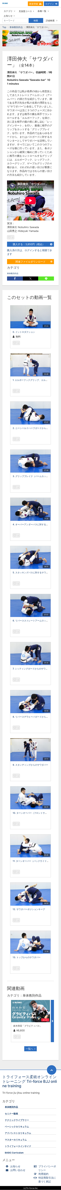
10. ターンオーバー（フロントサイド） (32, 813)
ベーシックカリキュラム (17, 1126)
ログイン (49, 3)
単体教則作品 (16, 27)
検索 (36, 20)
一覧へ (29, 1048)
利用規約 (43, 1173)
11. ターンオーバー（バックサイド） (31, 861)
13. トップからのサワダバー (27, 957)
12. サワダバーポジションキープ (29, 909)
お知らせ (8, 15)
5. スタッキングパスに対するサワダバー (33, 572)
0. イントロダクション (24, 332)
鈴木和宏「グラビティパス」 (27, 1025)
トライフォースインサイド (18, 1146)
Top (4, 27)
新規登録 (33, 3)
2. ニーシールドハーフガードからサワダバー (35, 428)
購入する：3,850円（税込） (29, 244)
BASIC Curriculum (14, 1152)
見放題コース (25, 11)
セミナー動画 (11, 1113)
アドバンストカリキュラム (18, 1133)
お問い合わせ (17, 1170)
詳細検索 (50, 20)
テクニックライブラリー (17, 1120)
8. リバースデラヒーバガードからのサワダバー (36, 716)
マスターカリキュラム (16, 1139)
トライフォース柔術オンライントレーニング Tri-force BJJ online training (29, 1081)
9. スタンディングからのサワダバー (30, 764)
